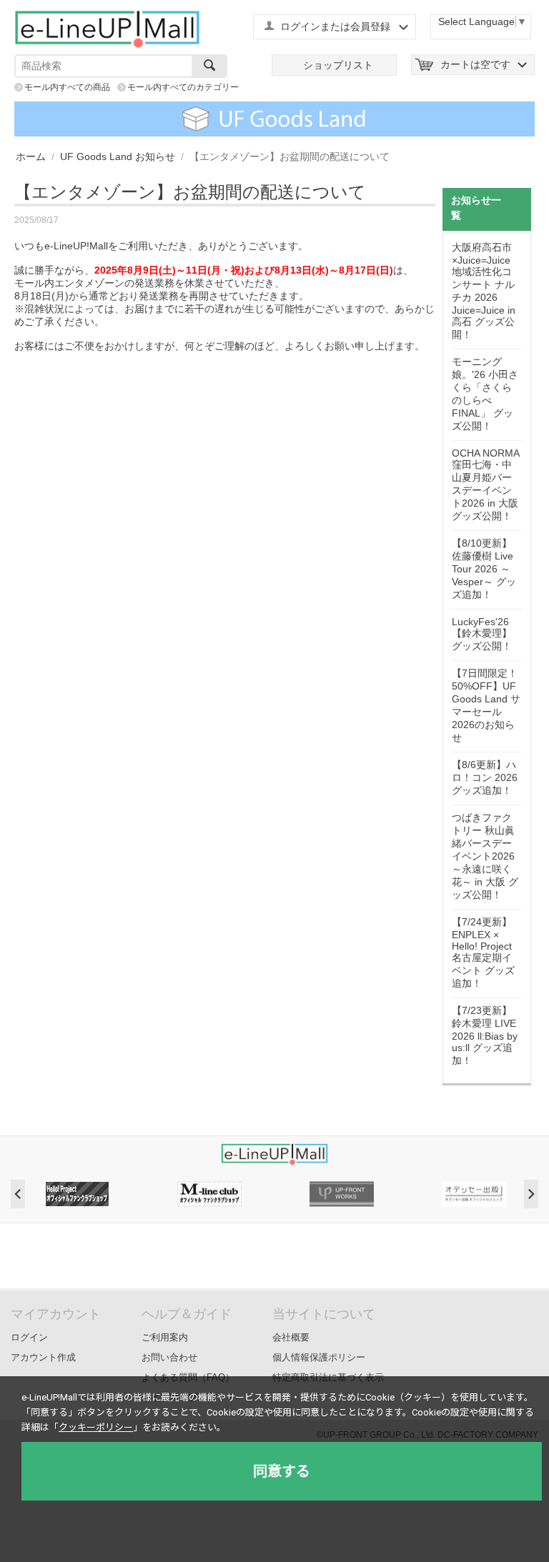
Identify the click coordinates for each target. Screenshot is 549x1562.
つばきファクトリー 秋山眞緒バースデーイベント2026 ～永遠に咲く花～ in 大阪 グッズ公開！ (485, 856)
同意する (281, 1471)
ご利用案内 (165, 1337)
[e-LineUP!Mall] (107, 28)
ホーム (31, 156)
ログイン (29, 1337)
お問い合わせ (169, 1357)
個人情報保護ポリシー (318, 1357)
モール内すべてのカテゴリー (183, 87)
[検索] (209, 66)
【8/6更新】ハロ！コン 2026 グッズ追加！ (485, 777)
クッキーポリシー (96, 1427)
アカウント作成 (43, 1357)
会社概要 (291, 1337)
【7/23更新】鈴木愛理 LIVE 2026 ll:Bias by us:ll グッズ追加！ (485, 1035)
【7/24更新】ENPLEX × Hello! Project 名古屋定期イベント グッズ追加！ (483, 952)
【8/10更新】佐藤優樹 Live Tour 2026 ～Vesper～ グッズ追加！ (484, 568)
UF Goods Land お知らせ (117, 156)
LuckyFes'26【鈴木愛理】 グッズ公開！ (482, 634)
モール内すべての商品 (67, 87)
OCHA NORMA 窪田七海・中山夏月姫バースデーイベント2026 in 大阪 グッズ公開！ (485, 484)
